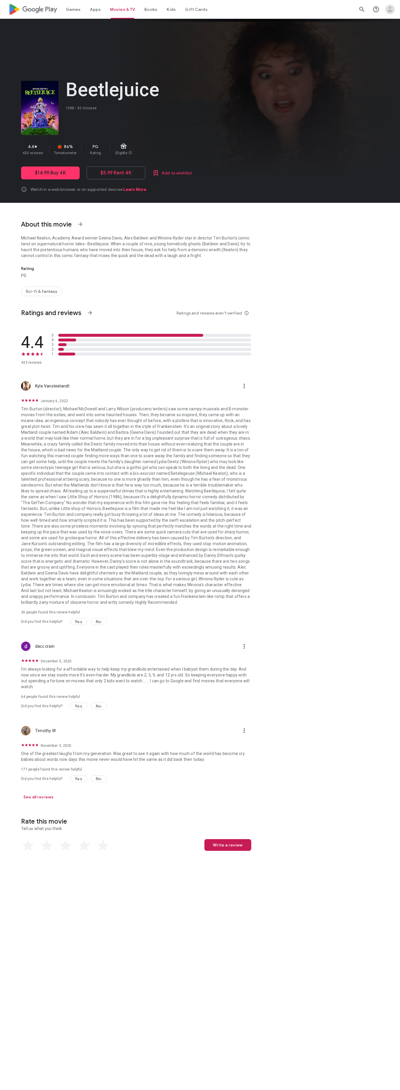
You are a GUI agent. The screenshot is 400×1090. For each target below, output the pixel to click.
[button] (78, 621)
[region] (125, 149)
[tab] (73, 9)
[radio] (28, 846)
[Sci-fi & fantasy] (41, 291)
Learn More (134, 189)
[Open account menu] (390, 9)
